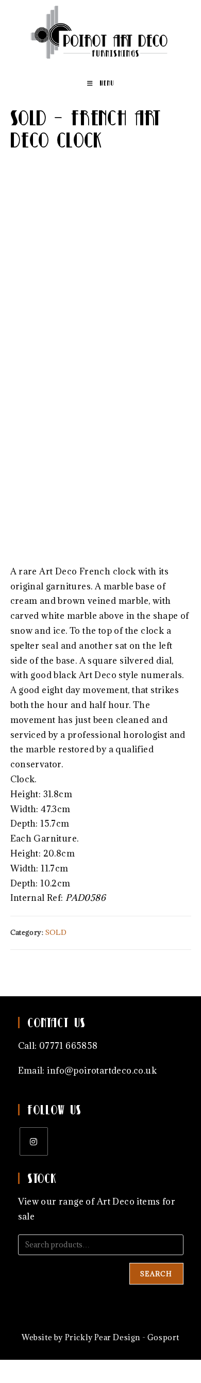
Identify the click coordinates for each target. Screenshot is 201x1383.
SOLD (56, 932)
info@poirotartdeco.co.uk (102, 1070)
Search (156, 1274)
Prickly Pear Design (102, 1337)
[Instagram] (34, 1141)
